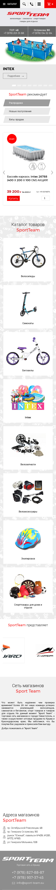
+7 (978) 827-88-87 (28, 872)
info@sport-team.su (30, 882)
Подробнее (13, 75)
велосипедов (47, 708)
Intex (28, 417)
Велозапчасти (28, 464)
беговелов (21, 710)
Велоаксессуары (28, 511)
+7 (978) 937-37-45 (28, 877)
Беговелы (28, 370)
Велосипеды (28, 276)
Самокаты (28, 323)
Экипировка (28, 558)
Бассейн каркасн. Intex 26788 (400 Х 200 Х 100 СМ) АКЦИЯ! (27, 178)
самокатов (7, 710)
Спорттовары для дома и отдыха (28, 606)
